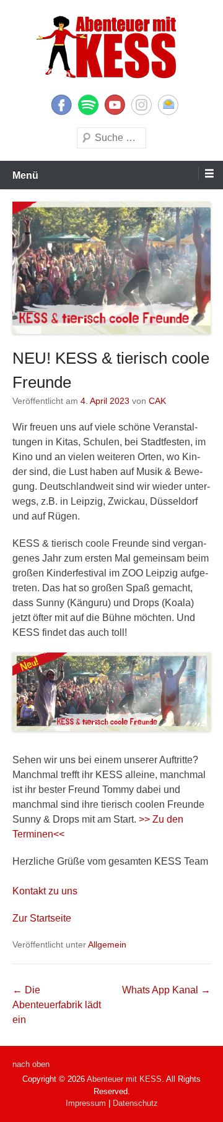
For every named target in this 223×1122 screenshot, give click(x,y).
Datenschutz (135, 1103)
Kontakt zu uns (44, 891)
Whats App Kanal (166, 990)
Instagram (141, 105)
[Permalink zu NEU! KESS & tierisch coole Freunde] (111, 268)
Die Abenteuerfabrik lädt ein (56, 1005)
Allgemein (107, 944)
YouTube (115, 105)
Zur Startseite (41, 918)
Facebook (61, 105)
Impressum (86, 1103)
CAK (157, 401)
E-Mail (168, 105)
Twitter (88, 105)
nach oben (31, 1064)
